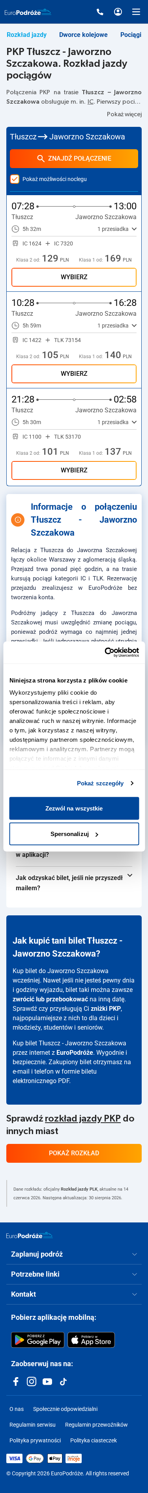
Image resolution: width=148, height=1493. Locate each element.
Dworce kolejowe (83, 34)
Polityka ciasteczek (93, 1440)
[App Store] (91, 1340)
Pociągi (130, 34)
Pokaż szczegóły (100, 783)
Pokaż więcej (124, 114)
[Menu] (136, 12)
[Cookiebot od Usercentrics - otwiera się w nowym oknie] (105, 653)
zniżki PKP (106, 1008)
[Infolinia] (100, 12)
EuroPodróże (74, 1052)
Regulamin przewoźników (96, 1425)
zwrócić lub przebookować (50, 999)
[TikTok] (63, 1381)
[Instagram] (31, 1381)
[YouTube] (47, 1381)
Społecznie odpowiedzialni (65, 1409)
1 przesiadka (113, 229)
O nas (16, 1409)
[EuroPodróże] (29, 1235)
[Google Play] (37, 1340)
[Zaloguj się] (118, 11)
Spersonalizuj (70, 834)
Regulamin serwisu (32, 1425)
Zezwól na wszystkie (74, 808)
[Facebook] (16, 1381)
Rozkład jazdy (27, 34)
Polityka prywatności (35, 1440)
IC (91, 102)
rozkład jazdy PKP (83, 1118)
